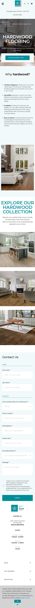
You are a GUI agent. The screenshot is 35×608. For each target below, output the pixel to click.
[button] (25, 4)
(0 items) (31, 3)
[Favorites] (28, 4)
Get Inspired (9, 571)
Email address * (7, 426)
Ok (17, 601)
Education (8, 579)
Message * (5, 462)
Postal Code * (6, 438)
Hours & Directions (16, 58)
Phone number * (7, 413)
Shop (6, 563)
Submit (17, 498)
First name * (6, 370)
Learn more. (25, 598)
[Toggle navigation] (2, 4)
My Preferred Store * (9, 450)
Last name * (6, 382)
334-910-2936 (17, 15)
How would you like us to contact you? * (15, 401)
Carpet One (5, 22)
